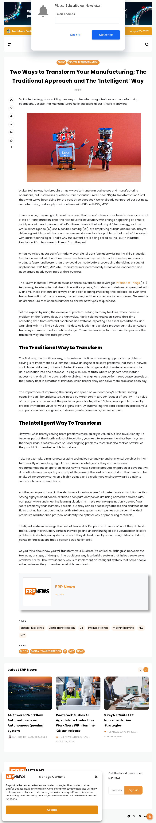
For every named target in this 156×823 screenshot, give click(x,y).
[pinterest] (11, 116)
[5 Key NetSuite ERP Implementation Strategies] (126, 693)
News (80, 651)
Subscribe (106, 34)
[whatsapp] (11, 140)
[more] (11, 147)
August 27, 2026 (139, 31)
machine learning (123, 627)
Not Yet (75, 34)
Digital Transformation (83, 62)
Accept (52, 810)
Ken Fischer (19, 736)
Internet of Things (128, 283)
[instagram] (139, 816)
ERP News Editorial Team (74, 736)
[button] (96, 777)
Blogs (61, 62)
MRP (23, 635)
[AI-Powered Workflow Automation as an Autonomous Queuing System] (30, 693)
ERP (81, 627)
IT (65, 651)
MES (141, 627)
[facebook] (11, 100)
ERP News (65, 587)
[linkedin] (11, 132)
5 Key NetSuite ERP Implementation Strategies (119, 720)
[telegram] (11, 124)
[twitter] (11, 108)
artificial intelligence (32, 627)
